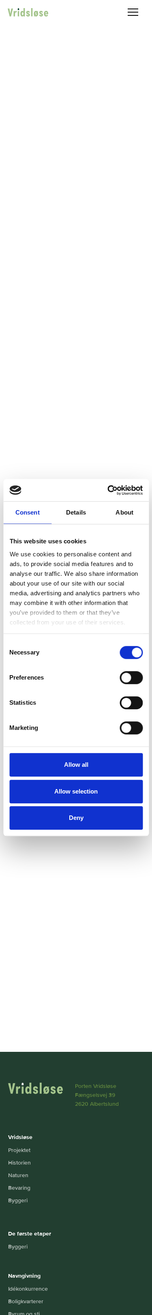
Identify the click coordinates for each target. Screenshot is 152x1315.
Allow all (76, 764)
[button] (133, 12)
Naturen (18, 1175)
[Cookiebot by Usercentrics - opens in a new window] (108, 490)
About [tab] (124, 512)
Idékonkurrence (28, 1288)
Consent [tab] (27, 512)
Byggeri (18, 1200)
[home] (28, 12)
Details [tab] (76, 512)
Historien (19, 1162)
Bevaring (19, 1187)
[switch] (131, 677)
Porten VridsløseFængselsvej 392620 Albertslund (97, 1095)
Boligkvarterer (25, 1301)
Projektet (19, 1150)
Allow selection (76, 791)
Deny (76, 817)
